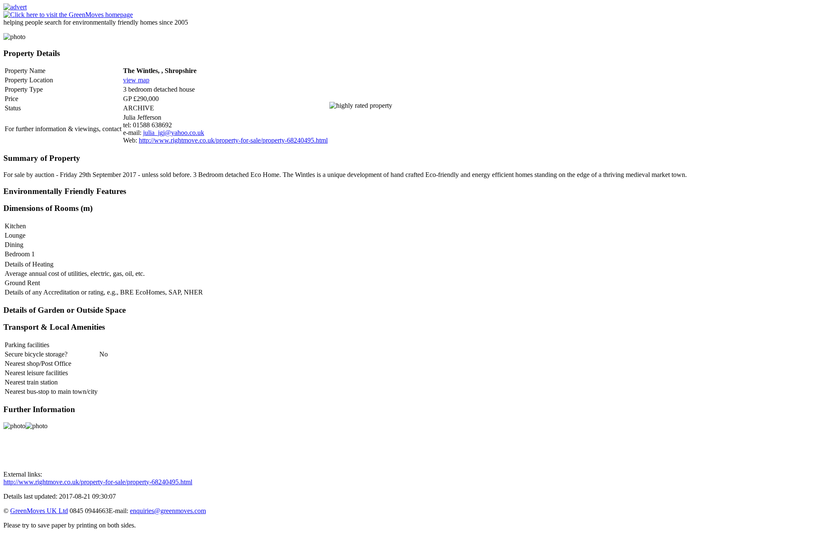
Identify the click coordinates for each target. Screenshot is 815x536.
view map (136, 80)
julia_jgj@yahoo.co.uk (173, 132)
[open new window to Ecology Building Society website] (15, 7)
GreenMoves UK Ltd (39, 510)
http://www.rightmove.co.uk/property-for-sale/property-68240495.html (233, 140)
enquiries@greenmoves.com (168, 510)
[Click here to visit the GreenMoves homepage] (68, 14)
